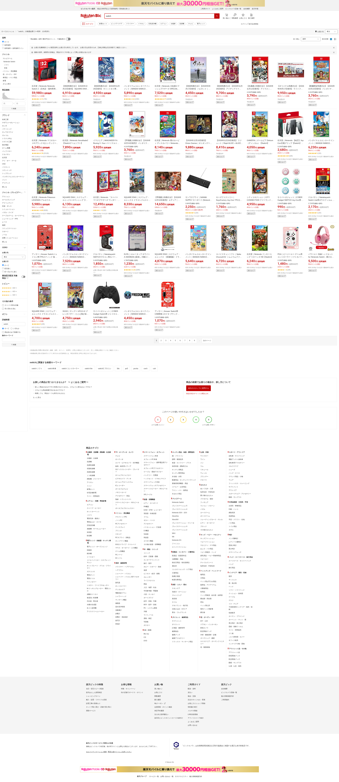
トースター (91, 557)
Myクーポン (158, 703)
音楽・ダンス (7, 206)
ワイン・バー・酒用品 (180, 490)
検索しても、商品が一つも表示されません (50, 393)
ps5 (126, 369)
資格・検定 (148, 618)
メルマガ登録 (192, 711)
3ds (118, 369)
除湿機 (89, 536)
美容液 (174, 599)
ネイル (174, 602)
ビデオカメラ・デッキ (123, 479)
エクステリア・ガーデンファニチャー (212, 642)
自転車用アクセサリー (237, 463)
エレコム (5, 135)
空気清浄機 (152, 24)
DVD (145, 641)
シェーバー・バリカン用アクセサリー (127, 578)
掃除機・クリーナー (94, 479)
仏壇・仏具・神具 (235, 666)
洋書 (145, 611)
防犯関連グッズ (234, 656)
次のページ (207, 340)
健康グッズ (176, 635)
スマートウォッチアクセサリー (155, 485)
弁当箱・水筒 (177, 476)
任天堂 (4, 157)
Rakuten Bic (91, 16)
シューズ (232, 470)
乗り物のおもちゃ (206, 495)
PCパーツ (118, 555)
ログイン (244, 24)
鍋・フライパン (177, 456)
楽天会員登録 (253, 24)
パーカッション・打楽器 (152, 527)
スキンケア (176, 588)
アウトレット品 (234, 652)
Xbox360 (175, 519)
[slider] (2, 99)
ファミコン (176, 544)
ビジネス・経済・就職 (152, 574)
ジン (202, 463)
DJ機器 (146, 531)
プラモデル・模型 (206, 499)
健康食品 (175, 631)
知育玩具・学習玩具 (207, 492)
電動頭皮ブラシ (120, 593)
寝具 (230, 576)
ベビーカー (204, 559)
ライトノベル (148, 615)
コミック (147, 553)
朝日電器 (5, 145)
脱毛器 (117, 583)
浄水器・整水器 (92, 601)
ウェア (231, 480)
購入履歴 (157, 700)
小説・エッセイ (149, 594)
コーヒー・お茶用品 (179, 487)
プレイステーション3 (179, 526)
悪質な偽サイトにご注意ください (120, 752)
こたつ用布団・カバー (237, 637)
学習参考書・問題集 (151, 591)
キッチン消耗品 (177, 470)
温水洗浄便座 (120, 607)
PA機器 (146, 506)
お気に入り (158, 692)
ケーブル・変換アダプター (153, 472)
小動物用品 (204, 588)
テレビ (190, 24)
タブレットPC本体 (150, 459)
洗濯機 (181, 24)
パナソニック (7, 129)
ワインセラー (91, 582)
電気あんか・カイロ (94, 522)
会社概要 (246, 9)
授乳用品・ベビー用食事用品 (210, 556)
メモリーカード (120, 492)
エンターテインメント (152, 560)
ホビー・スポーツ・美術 (152, 567)
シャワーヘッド (120, 596)
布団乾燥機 (91, 472)
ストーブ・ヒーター (94, 508)
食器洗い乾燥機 (92, 598)
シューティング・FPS (10, 219)
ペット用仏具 (205, 605)
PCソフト (118, 558)
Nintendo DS (176, 540)
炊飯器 (89, 550)
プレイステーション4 (179, 509)
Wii (173, 537)
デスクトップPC (121, 517)
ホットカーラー (120, 586)
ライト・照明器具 (93, 496)
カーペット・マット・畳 (237, 620)
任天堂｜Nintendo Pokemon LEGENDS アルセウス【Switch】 (43, 200)
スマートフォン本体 (151, 456)
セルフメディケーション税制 (96, 752)
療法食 (202, 612)
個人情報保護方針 (227, 696)
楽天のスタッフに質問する (198, 388)
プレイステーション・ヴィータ (183, 523)
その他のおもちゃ (206, 530)
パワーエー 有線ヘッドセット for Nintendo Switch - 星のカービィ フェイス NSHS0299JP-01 (321, 257)
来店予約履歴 (159, 711)
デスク (231, 600)
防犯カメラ (204, 628)
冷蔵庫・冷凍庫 (92, 458)
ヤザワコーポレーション (11, 123)
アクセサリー (148, 524)
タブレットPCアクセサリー (153, 468)
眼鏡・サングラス (235, 497)
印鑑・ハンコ (233, 509)
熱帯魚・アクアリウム (208, 585)
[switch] (23, 277)
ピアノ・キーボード (151, 503)
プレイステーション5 (179, 506)
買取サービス (91, 711)
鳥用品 (202, 592)
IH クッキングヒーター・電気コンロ (99, 590)
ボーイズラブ (148, 598)
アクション (6, 197)
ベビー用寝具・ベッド (208, 552)
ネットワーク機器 (121, 541)
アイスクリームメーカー (95, 611)
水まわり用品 (177, 494)
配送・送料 (192, 689)
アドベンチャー (7, 203)
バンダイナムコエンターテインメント (13, 178)
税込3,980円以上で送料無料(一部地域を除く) (113, 9)
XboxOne (175, 516)
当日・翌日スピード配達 (95, 689)
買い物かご (158, 689)
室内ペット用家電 (206, 609)
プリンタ (118, 531)
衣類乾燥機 (91, 469)
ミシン (89, 486)
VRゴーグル (148, 494)
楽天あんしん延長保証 (94, 692)
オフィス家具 (233, 640)
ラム (202, 466)
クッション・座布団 (236, 593)
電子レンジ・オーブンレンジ (97, 547)
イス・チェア (233, 604)
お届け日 (5, 261)
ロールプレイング (8, 200)
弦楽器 (146, 534)
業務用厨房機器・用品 (180, 483)
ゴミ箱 (231, 633)
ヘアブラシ (119, 570)
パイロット (6, 167)
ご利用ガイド (205, 9)
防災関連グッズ (205, 631)
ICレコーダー (120, 485)
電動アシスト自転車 (236, 459)
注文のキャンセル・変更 (196, 700)
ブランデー (204, 476)
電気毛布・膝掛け (93, 518)
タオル (231, 530)
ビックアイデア (116, 24)
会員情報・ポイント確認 (163, 707)
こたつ (89, 515)
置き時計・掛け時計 (236, 623)
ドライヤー (130, 24)
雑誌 (145, 584)
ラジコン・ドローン (207, 506)
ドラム (146, 517)
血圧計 (117, 620)
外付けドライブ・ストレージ (125, 544)
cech (145, 369)
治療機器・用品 (177, 559)
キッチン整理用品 (178, 473)
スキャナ (118, 534)
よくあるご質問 (217, 9)
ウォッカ (203, 473)
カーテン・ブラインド (237, 616)
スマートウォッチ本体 (152, 482)
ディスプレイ (120, 527)
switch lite (88, 369)
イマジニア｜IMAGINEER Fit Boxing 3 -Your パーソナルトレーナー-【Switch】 (106, 143)
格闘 (3, 225)
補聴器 (117, 603)
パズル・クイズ (7, 212)
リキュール (204, 470)
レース (4, 222)
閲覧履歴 (157, 696)
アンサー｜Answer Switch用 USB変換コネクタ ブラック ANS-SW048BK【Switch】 (166, 314)
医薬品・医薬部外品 (179, 556)
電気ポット (91, 575)
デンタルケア (120, 589)
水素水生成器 (91, 605)
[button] (2, 95)
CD (145, 637)
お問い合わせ (192, 725)
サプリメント (177, 621)
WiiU (173, 533)
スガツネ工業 (7, 142)
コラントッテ (7, 170)
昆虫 (202, 602)
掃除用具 (232, 513)
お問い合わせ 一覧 (166, 776)
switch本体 (52, 369)
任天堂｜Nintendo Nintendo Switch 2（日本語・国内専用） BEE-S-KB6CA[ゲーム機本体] (44, 89)
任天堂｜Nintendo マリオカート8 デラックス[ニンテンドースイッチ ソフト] (45, 143)
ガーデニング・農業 (207, 638)
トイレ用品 (233, 526)
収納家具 (232, 613)
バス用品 (232, 523)
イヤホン (141, 24)
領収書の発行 (192, 707)
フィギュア (204, 502)
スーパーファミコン (179, 547)
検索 (14, 109)
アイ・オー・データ (9, 161)
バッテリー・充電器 (151, 475)
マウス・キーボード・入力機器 (126, 548)
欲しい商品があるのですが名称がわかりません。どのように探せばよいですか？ (63, 387)
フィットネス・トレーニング (239, 483)
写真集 (146, 622)
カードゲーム (205, 513)
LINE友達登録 (193, 714)
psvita (135, 369)
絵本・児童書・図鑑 (151, 556)
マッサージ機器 (120, 600)
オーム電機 (6, 148)
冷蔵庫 (173, 24)
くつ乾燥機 (91, 475)
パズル (202, 509)
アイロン (90, 482)
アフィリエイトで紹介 (196, 718)
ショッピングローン (93, 696)
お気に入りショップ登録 (196, 703)
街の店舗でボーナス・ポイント (132, 692)
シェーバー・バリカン (123, 574)
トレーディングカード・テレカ (211, 519)
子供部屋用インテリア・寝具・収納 (241, 608)
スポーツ (5, 231)
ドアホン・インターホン (209, 624)
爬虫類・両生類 (205, 599)
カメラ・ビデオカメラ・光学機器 (127, 463)
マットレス (233, 580)
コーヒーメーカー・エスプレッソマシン (99, 561)
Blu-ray (146, 634)
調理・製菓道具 (177, 459)
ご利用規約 (225, 700)
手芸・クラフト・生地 (237, 519)
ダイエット (176, 624)
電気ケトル (91, 578)
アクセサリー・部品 (122, 496)
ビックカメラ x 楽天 (88, 9)
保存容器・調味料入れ (180, 466)
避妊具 (174, 566)
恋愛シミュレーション (10, 238)
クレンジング (177, 595)
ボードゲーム (205, 516)
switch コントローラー (70, 369)
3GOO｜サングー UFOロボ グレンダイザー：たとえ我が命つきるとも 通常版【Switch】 (75, 314)
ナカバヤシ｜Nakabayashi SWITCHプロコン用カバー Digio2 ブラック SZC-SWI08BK (106, 257)
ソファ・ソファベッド (237, 590)
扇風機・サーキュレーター (96, 529)
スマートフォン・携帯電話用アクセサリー (156, 464)
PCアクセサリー (121, 524)
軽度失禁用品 (177, 580)
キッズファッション (207, 538)
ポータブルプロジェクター (124, 508)
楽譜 (145, 570)
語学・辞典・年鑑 (150, 601)
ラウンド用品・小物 (236, 476)
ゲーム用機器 (120, 551)
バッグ (231, 564)
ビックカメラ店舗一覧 (233, 9)
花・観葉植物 (205, 647)
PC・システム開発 (150, 608)
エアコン (163, 24)
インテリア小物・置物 (237, 644)
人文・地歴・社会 (150, 587)
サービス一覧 (154, 776)
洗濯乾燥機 (91, 465)
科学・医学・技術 (150, 605)
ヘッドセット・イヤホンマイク (155, 479)
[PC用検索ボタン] (217, 16)
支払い (190, 692)
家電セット (103, 24)
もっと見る (37, 397)
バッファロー (7, 151)
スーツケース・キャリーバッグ (240, 561)
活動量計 (118, 610)
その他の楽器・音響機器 (152, 544)
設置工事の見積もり (93, 703)
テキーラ (203, 480)
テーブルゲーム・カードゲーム (13, 216)
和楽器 (146, 537)
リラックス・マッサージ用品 (182, 642)
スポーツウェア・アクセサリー (240, 494)
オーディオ (119, 459)
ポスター (147, 625)
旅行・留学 (148, 563)
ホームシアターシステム (124, 482)
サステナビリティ (181, 776)
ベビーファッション (207, 542)
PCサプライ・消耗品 (122, 537)
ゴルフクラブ (233, 466)
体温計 (117, 624)
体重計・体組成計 (121, 617)
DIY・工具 (204, 621)
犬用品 (202, 578)
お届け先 (5, 252)
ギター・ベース (149, 520)
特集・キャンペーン (128, 689)
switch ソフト (37, 369)
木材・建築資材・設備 (208, 635)
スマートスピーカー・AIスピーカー (127, 504)
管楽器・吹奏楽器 (150, 513)
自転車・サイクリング (237, 456)
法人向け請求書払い (161, 714)
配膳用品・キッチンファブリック (184, 480)
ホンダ (4, 126)
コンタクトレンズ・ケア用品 (182, 569)
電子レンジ (201, 24)
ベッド (231, 587)
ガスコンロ (91, 571)
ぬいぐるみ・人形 (206, 488)
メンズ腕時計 (233, 538)
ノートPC (118, 520)
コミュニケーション (9, 228)
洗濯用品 (232, 516)
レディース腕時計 (235, 542)
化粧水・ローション (179, 592)
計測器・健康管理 (178, 628)
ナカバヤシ (6, 154)
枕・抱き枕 (233, 583)
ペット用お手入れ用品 (208, 581)
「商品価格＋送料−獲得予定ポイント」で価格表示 (47, 39)
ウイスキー (204, 456)
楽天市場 (255, 9)
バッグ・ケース (234, 473)
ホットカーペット (93, 512)
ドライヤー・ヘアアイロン (124, 567)
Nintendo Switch (178, 502)
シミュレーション (8, 209)
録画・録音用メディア (123, 466)
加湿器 (89, 532)
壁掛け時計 (233, 545)
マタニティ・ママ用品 (208, 545)
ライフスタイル (149, 580)
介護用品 (175, 573)
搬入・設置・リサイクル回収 (96, 700)
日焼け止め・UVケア (179, 609)
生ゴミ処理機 (91, 608)
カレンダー (148, 577)
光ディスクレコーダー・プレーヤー (127, 470)
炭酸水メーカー (92, 594)
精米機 (89, 553)
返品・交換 (192, 696)
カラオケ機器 (148, 541)
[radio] (3, 41)
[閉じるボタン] (334, 48)
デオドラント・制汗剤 (180, 605)
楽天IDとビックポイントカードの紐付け (168, 718)
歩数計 (117, 614)
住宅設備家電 (91, 493)
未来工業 (5, 119)
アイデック (6, 183)
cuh (154, 369)
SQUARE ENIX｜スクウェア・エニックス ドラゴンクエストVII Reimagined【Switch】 (136, 200)
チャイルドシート (206, 562)
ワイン (202, 459)
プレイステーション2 (179, 530)
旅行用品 (232, 568)
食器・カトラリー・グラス (181, 463)
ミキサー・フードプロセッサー (98, 585)
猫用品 (202, 574)
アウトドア (233, 490)
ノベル (4, 235)
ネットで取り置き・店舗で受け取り (98, 707)
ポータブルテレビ (121, 489)
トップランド (7, 173)
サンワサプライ (7, 132)
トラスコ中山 (7, 138)
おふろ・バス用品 (206, 549)
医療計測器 (176, 576)
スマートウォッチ (235, 552)
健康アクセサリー (178, 638)
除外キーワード (7, 335)
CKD (4, 164)
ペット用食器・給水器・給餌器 (211, 595)
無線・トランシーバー (123, 499)
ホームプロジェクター (123, 475)
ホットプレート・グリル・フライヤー (99, 567)
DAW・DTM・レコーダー (153, 510)
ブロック (203, 526)
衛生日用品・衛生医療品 (180, 562)
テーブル (232, 597)
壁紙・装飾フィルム (236, 626)
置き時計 (232, 549)
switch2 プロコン (104, 369)
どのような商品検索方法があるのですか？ (50, 390)
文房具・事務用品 (235, 506)
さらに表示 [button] (7, 84)
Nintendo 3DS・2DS (179, 513)
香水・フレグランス (179, 612)
